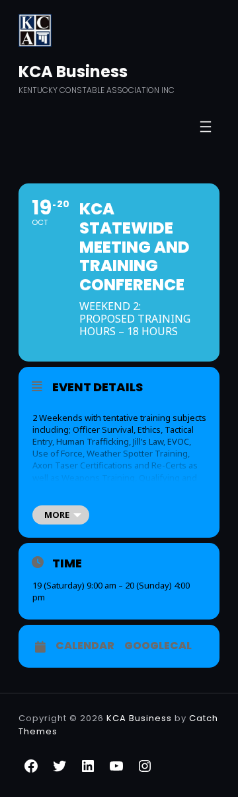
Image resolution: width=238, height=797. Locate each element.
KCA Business (73, 71)
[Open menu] (205, 127)
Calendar (85, 646)
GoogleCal (158, 646)
